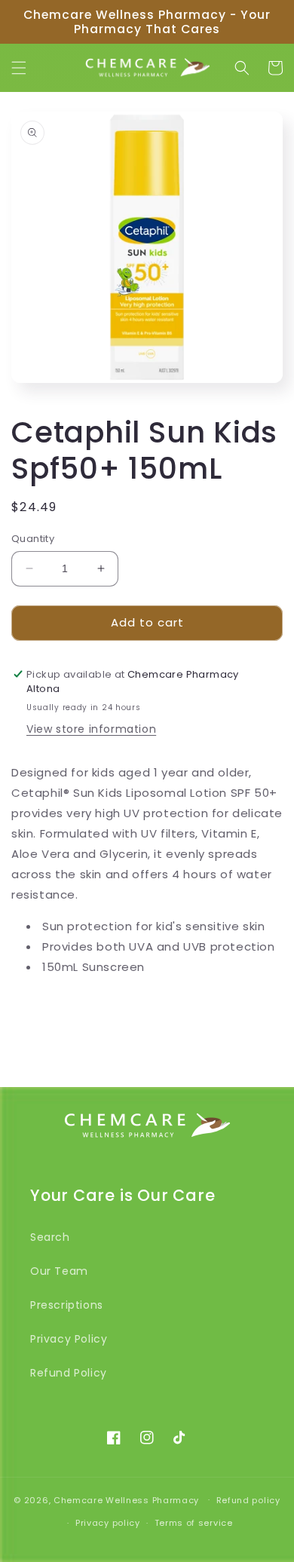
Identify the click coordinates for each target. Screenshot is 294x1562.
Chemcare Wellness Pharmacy (126, 1499)
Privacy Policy (68, 1338)
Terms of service (194, 1523)
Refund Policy (68, 1372)
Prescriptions (66, 1304)
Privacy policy (107, 1523)
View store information (91, 729)
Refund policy (248, 1500)
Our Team (59, 1271)
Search (50, 1237)
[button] (18, 67)
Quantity (32, 538)
